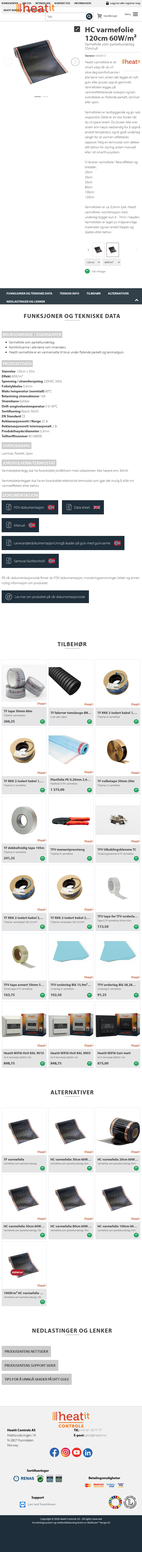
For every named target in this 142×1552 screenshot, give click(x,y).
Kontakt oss (62, 3)
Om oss (26, 3)
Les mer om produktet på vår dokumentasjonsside (50, 596)
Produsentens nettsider (26, 1351)
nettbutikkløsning (67, 1522)
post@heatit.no (95, 1435)
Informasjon (82, 3)
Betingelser (43, 3)
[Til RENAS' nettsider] (23, 1478)
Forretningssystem (42, 1522)
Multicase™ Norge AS (98, 1522)
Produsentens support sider (30, 1365)
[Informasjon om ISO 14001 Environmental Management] (59, 1478)
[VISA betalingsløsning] (111, 1485)
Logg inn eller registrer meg (125, 3)
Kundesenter (10, 3)
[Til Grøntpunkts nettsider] (40, 1478)
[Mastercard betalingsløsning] (88, 1485)
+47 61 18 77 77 (91, 1430)
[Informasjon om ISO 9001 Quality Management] (50, 1478)
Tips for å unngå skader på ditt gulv (37, 1379)
